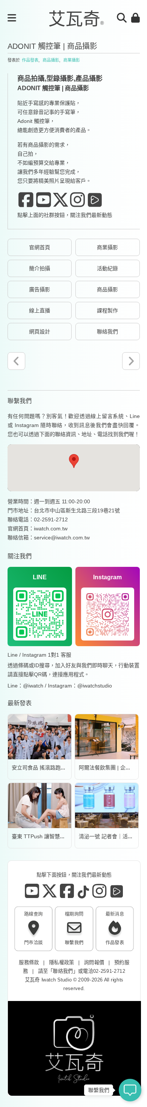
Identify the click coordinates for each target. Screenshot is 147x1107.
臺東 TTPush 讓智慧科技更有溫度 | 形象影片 (64, 836)
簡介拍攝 (39, 268)
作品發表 (30, 60)
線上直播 (39, 310)
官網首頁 (39, 247)
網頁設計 (39, 332)
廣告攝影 (39, 289)
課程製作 (107, 310)
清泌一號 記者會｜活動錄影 (111, 836)
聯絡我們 (107, 332)
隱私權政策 (61, 962)
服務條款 (29, 962)
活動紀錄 (107, 268)
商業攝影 (71, 60)
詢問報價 (94, 962)
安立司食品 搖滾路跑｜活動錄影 (49, 768)
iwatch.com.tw (50, 528)
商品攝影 (51, 60)
